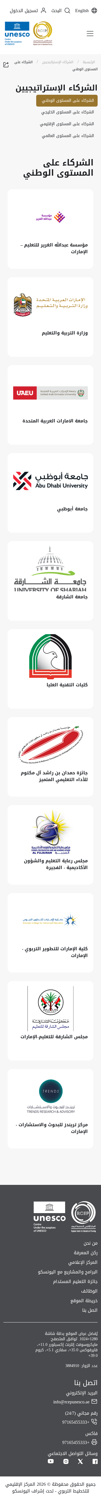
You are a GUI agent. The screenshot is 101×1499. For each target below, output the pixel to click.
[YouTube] (51, 1461)
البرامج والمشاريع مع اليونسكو (68, 1271)
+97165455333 (75, 1422)
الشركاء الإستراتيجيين (57, 62)
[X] (80, 1461)
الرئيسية (89, 62)
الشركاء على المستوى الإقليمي (67, 124)
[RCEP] (28, 33)
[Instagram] (65, 1461)
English (82, 10)
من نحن (91, 1243)
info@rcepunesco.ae (71, 1401)
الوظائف (89, 1291)
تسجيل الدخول (24, 10)
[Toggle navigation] (90, 33)
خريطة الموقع (84, 1300)
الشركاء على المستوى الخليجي (67, 112)
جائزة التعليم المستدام (75, 1281)
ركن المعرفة (86, 1252)
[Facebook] (95, 1461)
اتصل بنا (90, 1310)
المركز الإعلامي (83, 1262)
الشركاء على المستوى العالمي (68, 136)
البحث (56, 10)
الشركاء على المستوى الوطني (68, 100)
